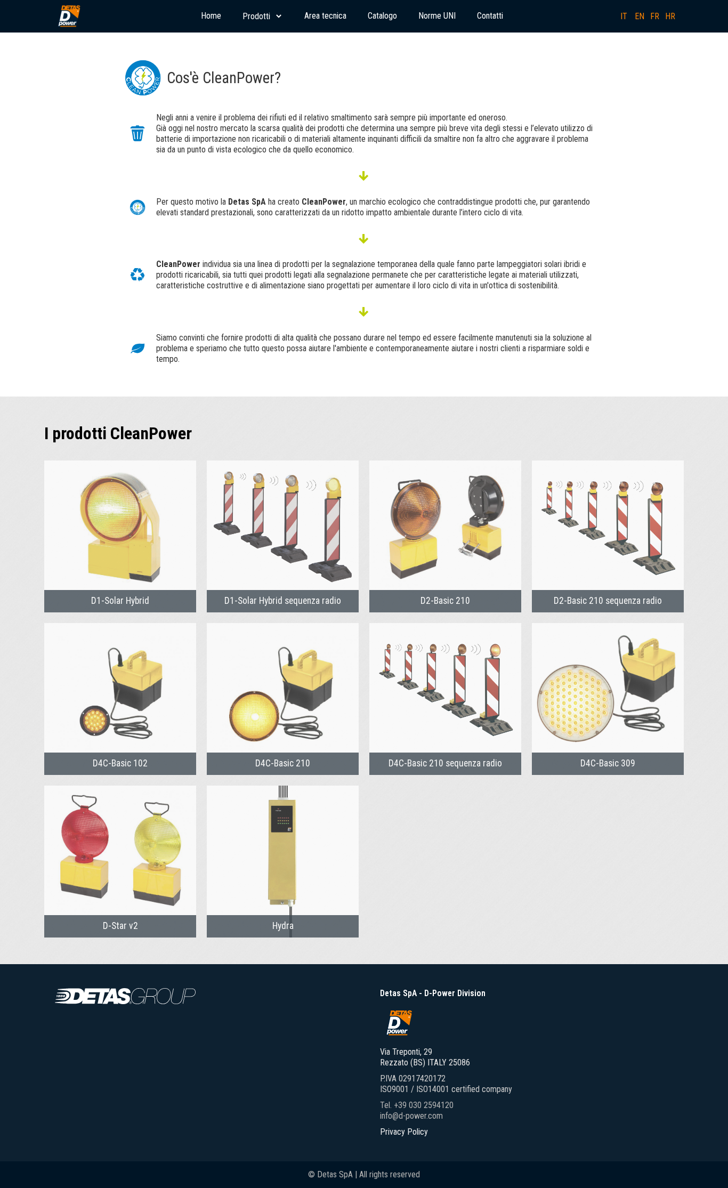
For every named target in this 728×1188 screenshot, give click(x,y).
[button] (263, 16)
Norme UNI (437, 16)
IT (623, 16)
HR (670, 16)
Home (211, 16)
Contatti (490, 16)
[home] (69, 16)
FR (654, 16)
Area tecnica (325, 16)
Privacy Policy (404, 1132)
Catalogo (382, 16)
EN (639, 16)
